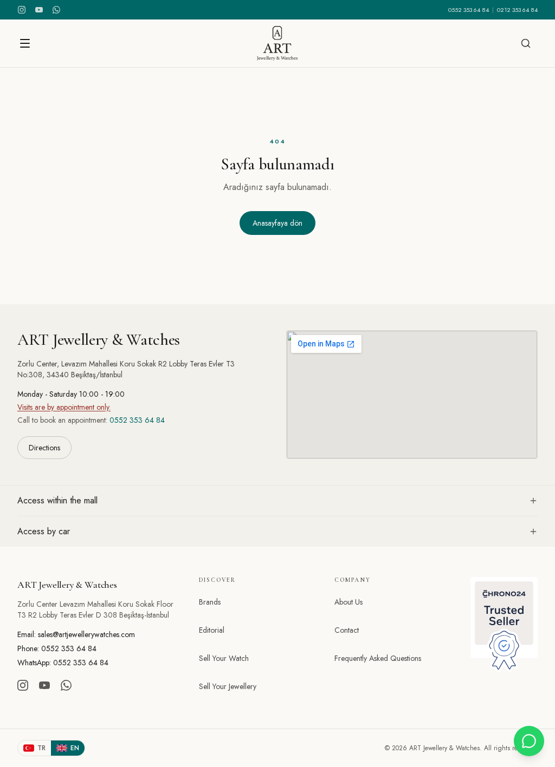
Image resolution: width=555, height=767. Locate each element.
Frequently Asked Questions (377, 658)
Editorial (211, 630)
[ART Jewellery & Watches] (277, 43)
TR (41, 748)
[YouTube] (39, 9)
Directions (44, 447)
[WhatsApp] (56, 9)
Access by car (43, 531)
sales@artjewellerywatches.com (86, 634)
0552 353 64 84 (468, 9)
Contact (346, 630)
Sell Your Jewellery (227, 686)
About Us (348, 601)
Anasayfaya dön (277, 223)
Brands (210, 601)
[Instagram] (21, 9)
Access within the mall (57, 500)
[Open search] (526, 43)
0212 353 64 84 (517, 9)
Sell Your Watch (224, 658)
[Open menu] (25, 43)
